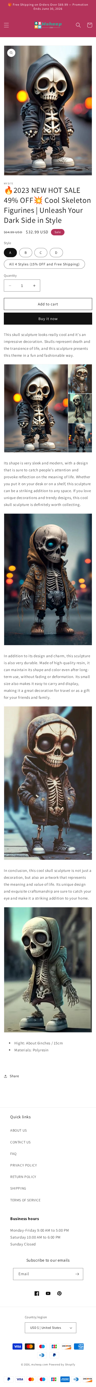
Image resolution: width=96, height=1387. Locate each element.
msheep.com (39, 1364)
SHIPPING (18, 1188)
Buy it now (48, 318)
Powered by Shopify (62, 1364)
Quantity (10, 275)
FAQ (13, 1153)
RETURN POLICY (23, 1176)
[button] (6, 25)
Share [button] (14, 1076)
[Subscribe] (77, 1274)
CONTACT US (20, 1142)
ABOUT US (18, 1130)
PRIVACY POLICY (23, 1165)
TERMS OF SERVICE (25, 1200)
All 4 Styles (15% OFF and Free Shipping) (44, 264)
